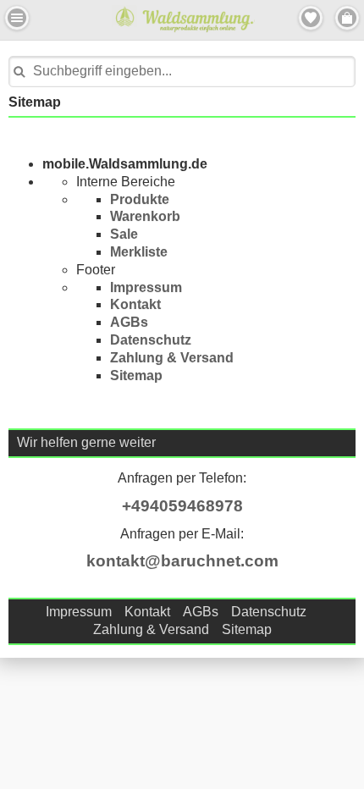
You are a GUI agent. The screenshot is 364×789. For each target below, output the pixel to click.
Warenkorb (145, 216)
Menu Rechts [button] (347, 17)
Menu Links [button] (17, 17)
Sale (124, 234)
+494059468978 (182, 506)
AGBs (129, 322)
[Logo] (194, 30)
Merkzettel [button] (310, 17)
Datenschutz (150, 340)
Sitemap (136, 375)
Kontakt (135, 304)
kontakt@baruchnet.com (182, 561)
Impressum (146, 287)
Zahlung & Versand (172, 357)
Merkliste (139, 252)
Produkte (139, 199)
